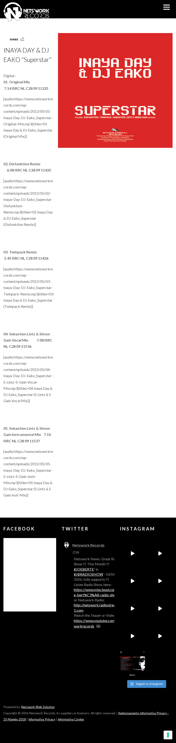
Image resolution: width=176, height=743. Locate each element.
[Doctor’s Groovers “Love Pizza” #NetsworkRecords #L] (160, 608)
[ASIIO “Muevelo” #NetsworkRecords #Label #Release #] (132, 608)
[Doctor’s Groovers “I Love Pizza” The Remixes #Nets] (160, 581)
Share (14, 39)
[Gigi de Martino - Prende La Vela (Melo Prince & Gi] (160, 553)
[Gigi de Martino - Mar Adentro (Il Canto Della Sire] (132, 636)
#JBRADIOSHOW (88, 574)
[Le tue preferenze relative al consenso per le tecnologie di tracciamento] (168, 735)
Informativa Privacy (41, 719)
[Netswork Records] (26, 18)
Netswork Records (88, 545)
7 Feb (75, 552)
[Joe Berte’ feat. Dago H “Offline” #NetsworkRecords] (132, 553)
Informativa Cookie (71, 719)
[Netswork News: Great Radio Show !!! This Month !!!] (132, 663)
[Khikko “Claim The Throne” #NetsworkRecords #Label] (160, 636)
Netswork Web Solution (38, 707)
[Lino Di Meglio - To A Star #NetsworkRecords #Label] (132, 581)
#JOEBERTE (84, 569)
